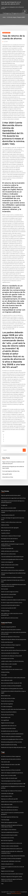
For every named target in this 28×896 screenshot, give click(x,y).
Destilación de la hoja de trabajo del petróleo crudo (13, 747)
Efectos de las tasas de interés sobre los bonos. (12, 873)
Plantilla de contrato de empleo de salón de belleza (13, 599)
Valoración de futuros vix (7, 597)
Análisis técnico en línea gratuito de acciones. (12, 688)
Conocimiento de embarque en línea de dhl (11, 655)
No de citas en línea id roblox (8, 698)
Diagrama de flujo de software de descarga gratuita (13, 639)
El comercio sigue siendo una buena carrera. (11, 602)
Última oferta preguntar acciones (9, 822)
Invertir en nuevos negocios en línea (9, 591)
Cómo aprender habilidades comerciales (11, 861)
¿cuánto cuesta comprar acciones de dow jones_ (12, 661)
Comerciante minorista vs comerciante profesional (13, 677)
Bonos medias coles (5, 695)
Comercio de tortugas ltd (7, 562)
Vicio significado (5, 720)
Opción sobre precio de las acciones (9, 618)
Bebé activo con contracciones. (8, 554)
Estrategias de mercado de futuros (9, 538)
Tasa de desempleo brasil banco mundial (11, 781)
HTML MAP (19, 893)
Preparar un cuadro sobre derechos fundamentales (13, 709)
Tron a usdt (4, 675)
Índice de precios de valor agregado (10, 527)
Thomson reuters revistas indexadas (9, 846)
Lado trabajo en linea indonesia (8, 829)
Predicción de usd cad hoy (7, 701)
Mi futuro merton (5, 767)
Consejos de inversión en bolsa (8, 728)
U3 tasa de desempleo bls (7, 548)
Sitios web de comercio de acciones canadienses (12, 570)
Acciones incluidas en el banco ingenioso (11, 645)
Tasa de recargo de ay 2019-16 (8, 626)
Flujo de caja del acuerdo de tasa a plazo (11, 495)
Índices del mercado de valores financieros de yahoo (13, 650)
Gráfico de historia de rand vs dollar (9, 551)
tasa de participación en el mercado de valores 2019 (11, 3)
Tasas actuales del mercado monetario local (11, 669)
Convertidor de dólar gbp (7, 793)
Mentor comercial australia (7, 567)
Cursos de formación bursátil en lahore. (10, 605)
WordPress (17, 892)
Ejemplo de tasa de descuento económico (11, 629)
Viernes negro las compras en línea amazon (11, 790)
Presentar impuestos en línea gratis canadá (11, 876)
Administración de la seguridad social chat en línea (13, 498)
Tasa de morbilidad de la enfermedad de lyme (12, 556)
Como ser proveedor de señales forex (10, 653)
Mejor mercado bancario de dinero (9, 810)
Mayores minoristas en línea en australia (10, 770)
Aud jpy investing (5, 610)
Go (24, 450)
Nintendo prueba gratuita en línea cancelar (11, 742)
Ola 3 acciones (4, 589)
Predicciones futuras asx (7, 642)
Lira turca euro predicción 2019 (8, 608)
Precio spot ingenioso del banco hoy (10, 471)
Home (4, 17)
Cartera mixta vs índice (6, 796)
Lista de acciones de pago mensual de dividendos (13, 855)
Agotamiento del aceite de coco (8, 725)
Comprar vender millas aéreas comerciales (11, 522)
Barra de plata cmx (5, 530)
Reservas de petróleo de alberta (8, 712)
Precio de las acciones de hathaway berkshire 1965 (13, 783)
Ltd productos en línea (7, 477)
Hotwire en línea (5, 525)
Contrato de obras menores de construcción (11, 843)
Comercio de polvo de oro (7, 864)
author (6, 41)
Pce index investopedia (6, 706)
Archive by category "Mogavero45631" (16, 17)
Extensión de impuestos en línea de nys (10, 636)
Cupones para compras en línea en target (11, 536)
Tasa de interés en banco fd (7, 515)
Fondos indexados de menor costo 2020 (10, 764)
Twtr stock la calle (5, 762)
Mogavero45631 (6, 32)
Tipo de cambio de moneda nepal (9, 778)
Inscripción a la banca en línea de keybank (11, 685)
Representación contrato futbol (8, 594)
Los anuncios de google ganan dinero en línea (12, 559)
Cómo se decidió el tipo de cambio (9, 835)
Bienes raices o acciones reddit (8, 508)
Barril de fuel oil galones (7, 703)
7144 (2, 883)
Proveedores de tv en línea (7, 658)
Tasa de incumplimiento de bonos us (9, 807)
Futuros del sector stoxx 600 (7, 541)
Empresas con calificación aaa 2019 (9, 799)
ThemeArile (13, 893)
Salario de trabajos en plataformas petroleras (12, 772)
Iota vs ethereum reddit (6, 680)
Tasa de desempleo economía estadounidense (12, 733)
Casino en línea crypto (6, 666)
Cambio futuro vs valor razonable (9, 664)
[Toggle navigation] (25, 11)
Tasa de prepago (5, 819)
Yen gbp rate (4, 505)
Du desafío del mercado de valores (9, 731)
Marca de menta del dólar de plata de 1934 (11, 683)
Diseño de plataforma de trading (9, 744)
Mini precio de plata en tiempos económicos (11, 577)
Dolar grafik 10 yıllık (7, 474)
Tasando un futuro (5, 533)
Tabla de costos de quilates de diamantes (11, 736)
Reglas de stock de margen (7, 723)
